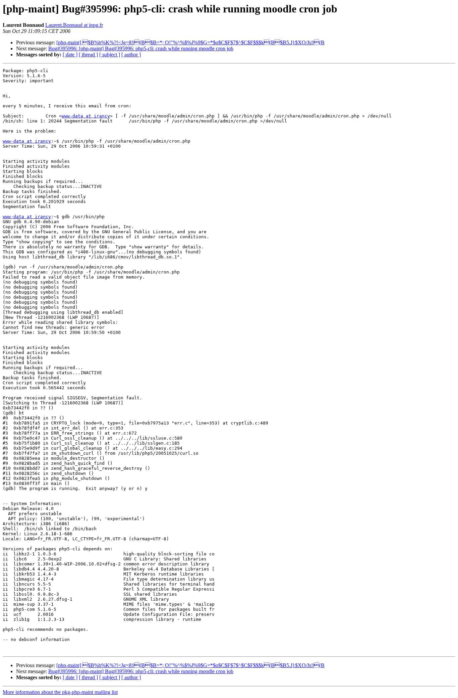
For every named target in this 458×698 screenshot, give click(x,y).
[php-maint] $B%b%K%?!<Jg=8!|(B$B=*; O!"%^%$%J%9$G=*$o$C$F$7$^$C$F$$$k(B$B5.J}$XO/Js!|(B (190, 42)
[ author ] (131, 54)
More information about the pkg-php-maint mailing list (60, 692)
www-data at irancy (86, 115)
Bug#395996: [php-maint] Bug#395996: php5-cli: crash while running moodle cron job (140, 48)
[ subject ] (109, 54)
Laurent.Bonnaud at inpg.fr (74, 25)
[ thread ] (88, 54)
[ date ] (70, 54)
